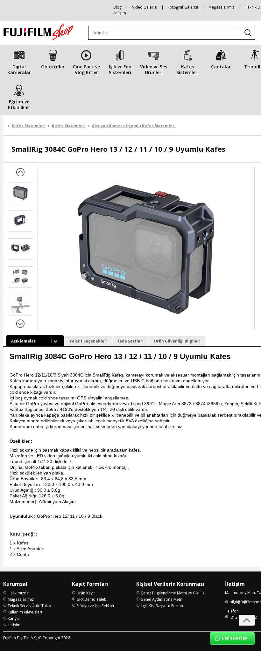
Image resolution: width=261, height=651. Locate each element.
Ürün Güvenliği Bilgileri (177, 341)
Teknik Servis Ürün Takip (29, 605)
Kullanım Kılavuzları (25, 612)
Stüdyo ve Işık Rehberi (96, 605)
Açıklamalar (23, 341)
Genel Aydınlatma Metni (162, 599)
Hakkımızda (18, 593)
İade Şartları (131, 341)
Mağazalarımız (221, 7)
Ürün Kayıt (85, 593)
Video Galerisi (144, 7)
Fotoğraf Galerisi (183, 7)
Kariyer (14, 618)
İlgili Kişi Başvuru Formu (162, 605)
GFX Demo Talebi (92, 599)
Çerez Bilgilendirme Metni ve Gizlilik (172, 593)
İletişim (119, 13)
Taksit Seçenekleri (88, 341)
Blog (117, 7)
